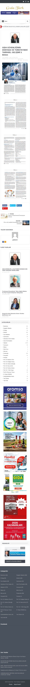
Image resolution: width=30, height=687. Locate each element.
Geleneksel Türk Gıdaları (9, 338)
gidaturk (6, 57)
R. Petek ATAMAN (7, 374)
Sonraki (18, 220)
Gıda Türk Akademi (10, 58)
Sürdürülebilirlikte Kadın (8, 376)
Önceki (12, 213)
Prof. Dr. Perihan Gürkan (8, 368)
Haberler (5, 343)
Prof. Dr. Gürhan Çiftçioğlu (9, 363)
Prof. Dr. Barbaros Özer (8, 359)
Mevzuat (5, 351)
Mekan (4, 347)
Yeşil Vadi (5, 380)
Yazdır (20, 60)
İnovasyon (5, 345)
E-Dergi (5, 330)
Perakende (5, 353)
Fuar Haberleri (6, 334)
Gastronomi (6, 336)
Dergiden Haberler (7, 328)
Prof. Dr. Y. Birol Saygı (8, 370)
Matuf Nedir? (17, 684)
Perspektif (5, 355)
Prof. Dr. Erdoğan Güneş (8, 361)
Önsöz (10, 684)
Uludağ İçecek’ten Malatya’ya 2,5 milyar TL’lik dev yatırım (13, 670)
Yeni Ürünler (6, 378)
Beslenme (5, 326)
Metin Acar (5, 349)
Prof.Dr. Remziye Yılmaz (9, 372)
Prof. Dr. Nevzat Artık (19, 58)
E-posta (26, 60)
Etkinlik (5, 332)
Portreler (5, 357)
